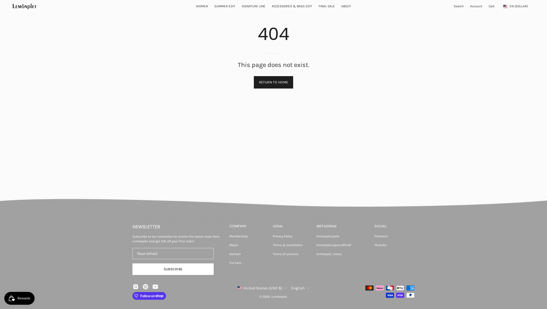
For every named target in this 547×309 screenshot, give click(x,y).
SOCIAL (381, 226)
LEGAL (278, 226)
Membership (238, 236)
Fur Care (235, 263)
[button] (346, 6)
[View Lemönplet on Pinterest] (145, 286)
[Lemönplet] (24, 6)
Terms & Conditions (287, 245)
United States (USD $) (262, 288)
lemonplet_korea (329, 254)
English (298, 288)
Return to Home (273, 82)
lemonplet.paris (327, 236)
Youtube (381, 245)
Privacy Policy (282, 236)
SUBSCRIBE (173, 269)
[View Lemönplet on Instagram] (135, 286)
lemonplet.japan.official (333, 245)
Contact (235, 254)
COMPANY (237, 226)
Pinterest (381, 236)
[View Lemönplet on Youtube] (155, 286)
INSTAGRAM (326, 226)
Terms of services (285, 254)
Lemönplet (279, 297)
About (233, 245)
